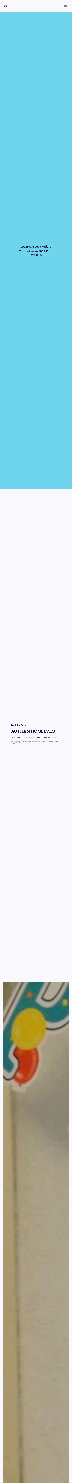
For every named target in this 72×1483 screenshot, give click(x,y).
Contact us (26, 251)
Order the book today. (35, 247)
